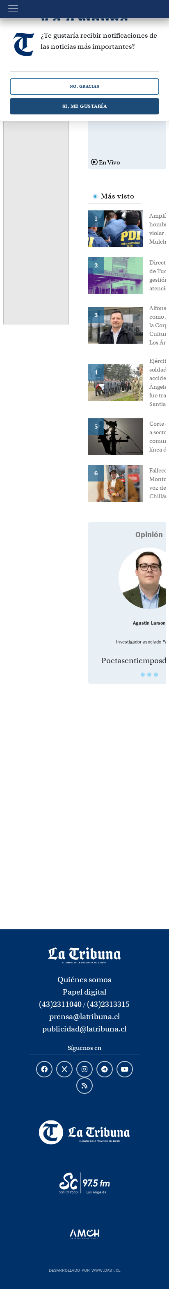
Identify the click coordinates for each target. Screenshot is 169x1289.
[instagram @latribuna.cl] (84, 1069)
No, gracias (85, 86)
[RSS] (84, 1086)
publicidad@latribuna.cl (84, 1028)
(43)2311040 (60, 1004)
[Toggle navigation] (13, 8)
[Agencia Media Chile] (84, 1234)
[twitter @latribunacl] (64, 1069)
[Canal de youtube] (124, 1069)
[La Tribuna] (84, 1132)
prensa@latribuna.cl (84, 1016)
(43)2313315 (108, 1004)
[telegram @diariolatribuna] (104, 1069)
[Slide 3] (156, 674)
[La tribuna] (84, 954)
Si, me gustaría (84, 106)
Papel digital (84, 992)
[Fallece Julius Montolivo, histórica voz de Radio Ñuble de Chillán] (118, 482)
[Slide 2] (149, 674)
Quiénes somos (84, 979)
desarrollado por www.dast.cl (84, 1269)
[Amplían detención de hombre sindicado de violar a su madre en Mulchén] (118, 228)
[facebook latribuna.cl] (44, 1069)
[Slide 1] (143, 674)
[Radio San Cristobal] (84, 1183)
